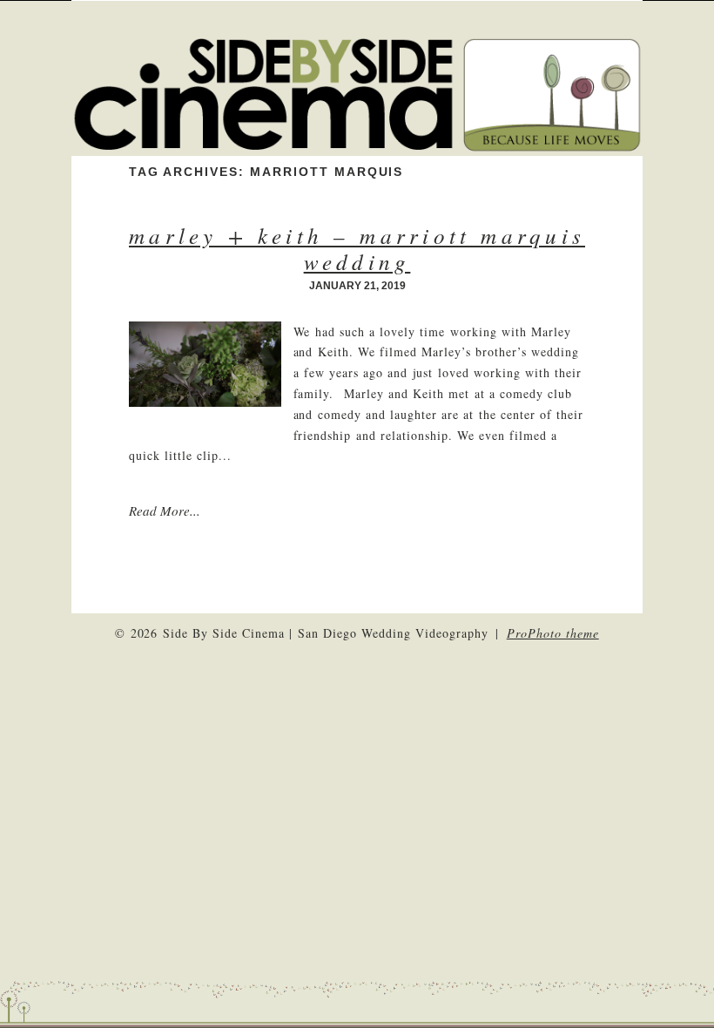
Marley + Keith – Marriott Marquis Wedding (357, 248)
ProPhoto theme (553, 633)
